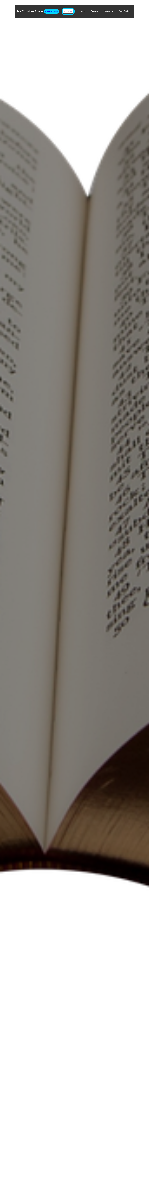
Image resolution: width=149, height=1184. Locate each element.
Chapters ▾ (108, 11)
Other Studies (124, 11)
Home (82, 11)
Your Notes (68, 11)
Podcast (94, 11)
